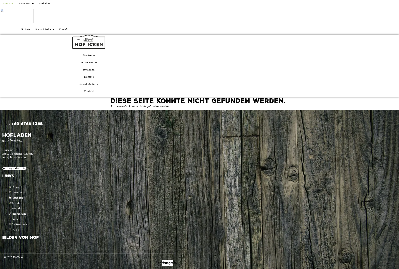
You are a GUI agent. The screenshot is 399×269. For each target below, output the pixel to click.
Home (6, 3)
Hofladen (44, 3)
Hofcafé (26, 29)
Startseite (89, 55)
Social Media (43, 29)
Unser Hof (24, 3)
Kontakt (64, 29)
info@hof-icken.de (14, 157)
